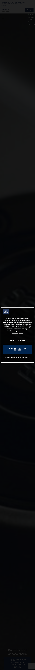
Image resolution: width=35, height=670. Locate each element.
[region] (17, 335)
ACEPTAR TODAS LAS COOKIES (17, 349)
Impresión (21, 333)
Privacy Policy (15, 333)
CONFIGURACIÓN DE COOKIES (17, 357)
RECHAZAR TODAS (17, 340)
